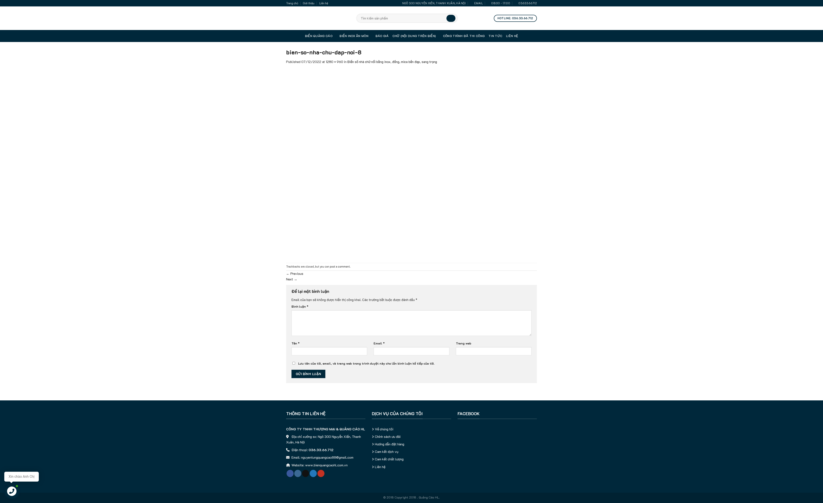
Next (291, 279)
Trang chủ (292, 3)
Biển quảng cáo (318, 36)
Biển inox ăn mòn (353, 36)
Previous (294, 273)
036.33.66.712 (321, 450)
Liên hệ (323, 3)
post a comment (340, 266)
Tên (295, 343)
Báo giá (382, 36)
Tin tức (495, 36)
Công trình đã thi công (464, 36)
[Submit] (450, 18)
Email (379, 343)
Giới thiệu (308, 3)
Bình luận (299, 306)
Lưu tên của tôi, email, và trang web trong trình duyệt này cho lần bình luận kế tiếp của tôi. (366, 363)
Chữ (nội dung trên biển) (414, 36)
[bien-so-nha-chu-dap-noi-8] (411, 163)
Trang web (463, 343)
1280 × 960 (334, 61)
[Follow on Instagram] (297, 473)
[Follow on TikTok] (305, 473)
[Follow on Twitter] (313, 473)
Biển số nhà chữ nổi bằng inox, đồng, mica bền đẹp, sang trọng (392, 61)
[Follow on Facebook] (290, 473)
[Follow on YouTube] (320, 473)
